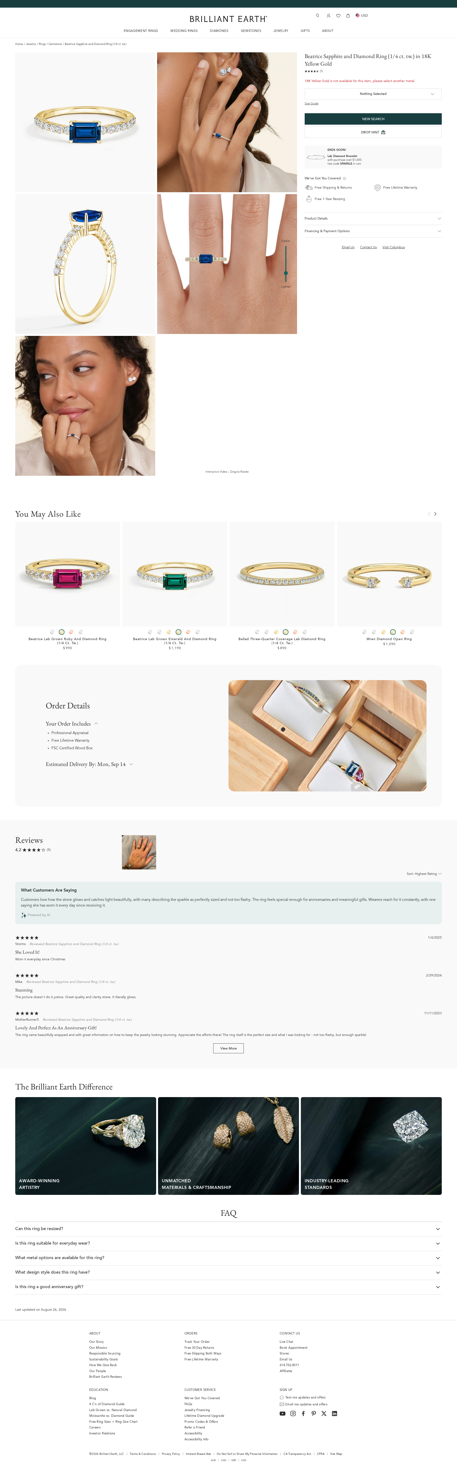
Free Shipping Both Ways (202, 1353)
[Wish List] (338, 15)
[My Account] (328, 15)
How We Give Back (103, 1365)
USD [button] (243, 1460)
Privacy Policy (171, 1454)
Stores (284, 1353)
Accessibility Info (196, 1439)
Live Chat (286, 1342)
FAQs (188, 1404)
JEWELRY (280, 31)
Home (19, 44)
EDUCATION (98, 1390)
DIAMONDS (219, 31)
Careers (95, 1427)
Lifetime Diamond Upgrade (204, 1416)
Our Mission (98, 1347)
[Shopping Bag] (348, 15)
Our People (97, 1371)
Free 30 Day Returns (199, 1347)
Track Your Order (197, 1342)
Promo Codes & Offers (201, 1421)
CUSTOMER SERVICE (200, 1390)
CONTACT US (290, 1333)
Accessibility (193, 1433)
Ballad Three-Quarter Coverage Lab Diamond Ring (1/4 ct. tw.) (282, 641)
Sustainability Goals (103, 1359)
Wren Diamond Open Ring (389, 639)
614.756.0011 (289, 1365)
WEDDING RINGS (184, 31)
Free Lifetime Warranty (70, 741)
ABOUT (327, 31)
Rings (42, 44)
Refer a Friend (194, 1427)
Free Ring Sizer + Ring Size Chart (113, 1421)
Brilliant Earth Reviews (105, 1377)
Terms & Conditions (143, 1454)
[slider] (286, 273)
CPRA (320, 1454)
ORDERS (190, 1333)
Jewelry (31, 44)
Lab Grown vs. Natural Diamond (113, 1410)
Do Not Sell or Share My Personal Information (247, 1454)
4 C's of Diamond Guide (107, 1404)
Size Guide (311, 103)
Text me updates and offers (305, 1397)
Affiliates (286, 1371)
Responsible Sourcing (104, 1353)
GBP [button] (233, 1460)
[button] (373, 218)
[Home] (228, 19)
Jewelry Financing (197, 1410)
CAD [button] (223, 1460)
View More (228, 1048)
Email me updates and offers (306, 1404)
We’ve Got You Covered (202, 1398)
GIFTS (305, 31)
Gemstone (55, 44)
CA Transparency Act (297, 1454)
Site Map (336, 1454)
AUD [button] (213, 1460)
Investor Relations (102, 1433)
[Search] (317, 15)
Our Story (96, 1342)
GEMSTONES (251, 31)
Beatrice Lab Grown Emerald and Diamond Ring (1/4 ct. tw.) (175, 641)
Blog (92, 1398)
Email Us (286, 1359)
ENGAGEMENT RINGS (141, 31)
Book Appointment (294, 1347)
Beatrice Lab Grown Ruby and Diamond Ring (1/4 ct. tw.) (68, 641)
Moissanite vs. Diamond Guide (111, 1416)
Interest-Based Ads (198, 1454)
